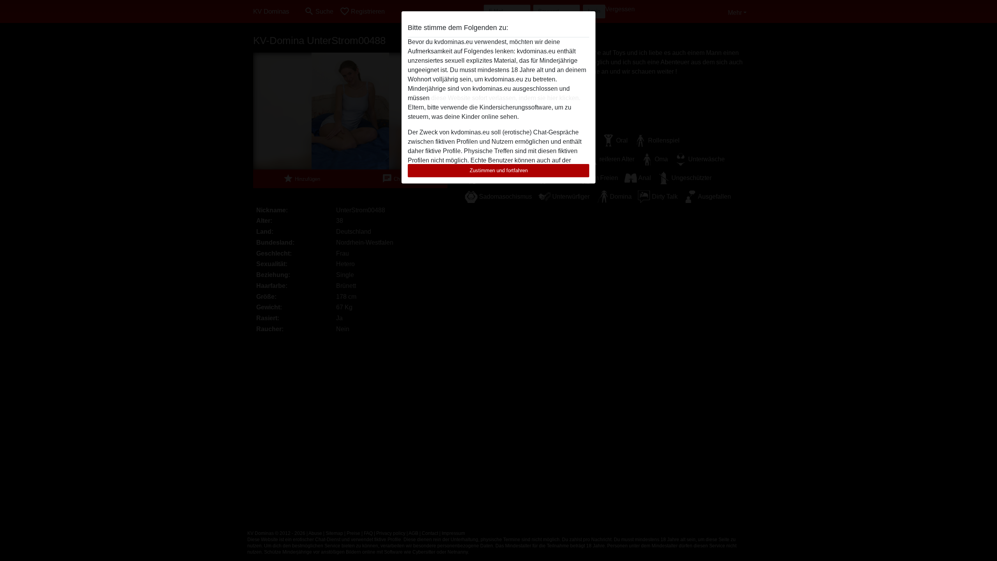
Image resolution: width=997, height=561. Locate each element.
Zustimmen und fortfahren (499, 170)
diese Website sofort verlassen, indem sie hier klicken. (505, 98)
